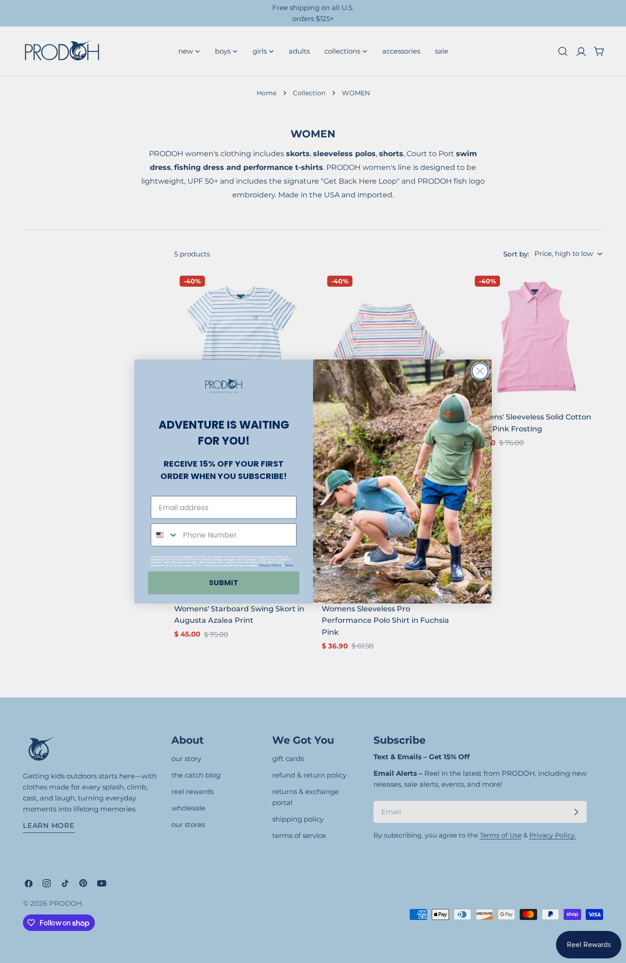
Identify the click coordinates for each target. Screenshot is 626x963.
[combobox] (164, 535)
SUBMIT (223, 582)
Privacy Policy (270, 565)
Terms (289, 565)
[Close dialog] (480, 371)
